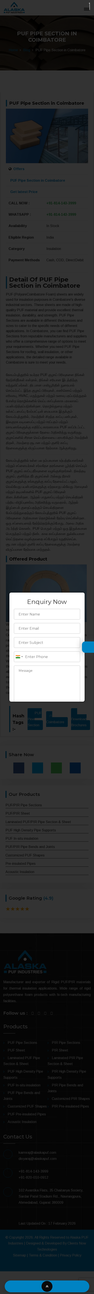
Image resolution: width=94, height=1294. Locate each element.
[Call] (26, 1286)
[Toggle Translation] (86, 647)
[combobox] (19, 656)
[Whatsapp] (68, 1286)
